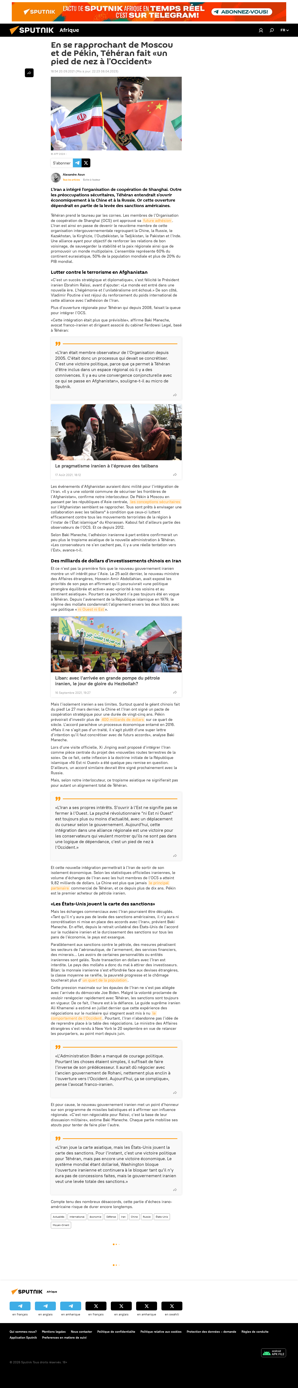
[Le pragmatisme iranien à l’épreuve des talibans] (116, 432)
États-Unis (162, 1216)
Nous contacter (81, 1332)
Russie (147, 1216)
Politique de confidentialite (116, 1332)
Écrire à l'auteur (91, 179)
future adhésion (157, 220)
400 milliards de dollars (123, 719)
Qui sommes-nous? (23, 1332)
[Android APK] (273, 1353)
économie (95, 1216)
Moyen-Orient (61, 1225)
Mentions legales (54, 1332)
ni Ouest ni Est (91, 609)
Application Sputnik (23, 1337)
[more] (175, 395)
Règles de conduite (255, 1332)
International (77, 1216)
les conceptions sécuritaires (155, 501)
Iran (123, 1216)
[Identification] (261, 30)
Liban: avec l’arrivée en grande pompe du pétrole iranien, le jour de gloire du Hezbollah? (107, 680)
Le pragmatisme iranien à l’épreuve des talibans (106, 466)
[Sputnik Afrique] (33, 36)
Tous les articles (71, 179)
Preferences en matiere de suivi (64, 1337)
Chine (134, 1216)
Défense (111, 1216)
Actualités (58, 1216)
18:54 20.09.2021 (63, 71)
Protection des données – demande (211, 1332)
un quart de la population (105, 980)
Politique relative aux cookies (161, 1332)
